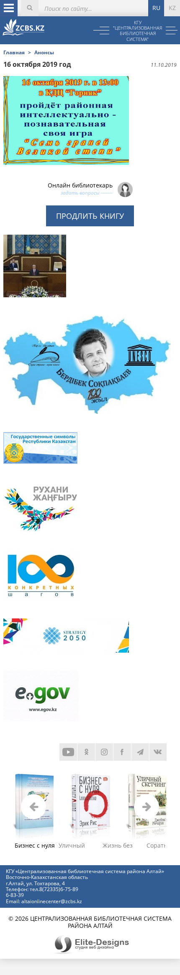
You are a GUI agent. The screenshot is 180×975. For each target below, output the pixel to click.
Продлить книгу (90, 216)
